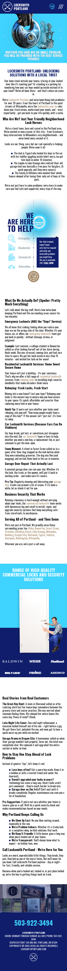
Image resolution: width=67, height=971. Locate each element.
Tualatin (50, 535)
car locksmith (30, 436)
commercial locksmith (38, 503)
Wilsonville (34, 538)
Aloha (31, 528)
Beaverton (40, 528)
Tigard (41, 535)
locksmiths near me (48, 106)
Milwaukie (51, 532)
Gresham (9, 532)
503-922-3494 (33, 923)
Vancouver (10, 538)
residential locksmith (50, 376)
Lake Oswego (38, 532)
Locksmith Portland (18, 100)
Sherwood (32, 535)
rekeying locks (27, 380)
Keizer (28, 532)
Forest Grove (52, 528)
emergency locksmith (40, 334)
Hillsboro (19, 532)
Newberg (9, 535)
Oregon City (20, 535)
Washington (21, 538)
